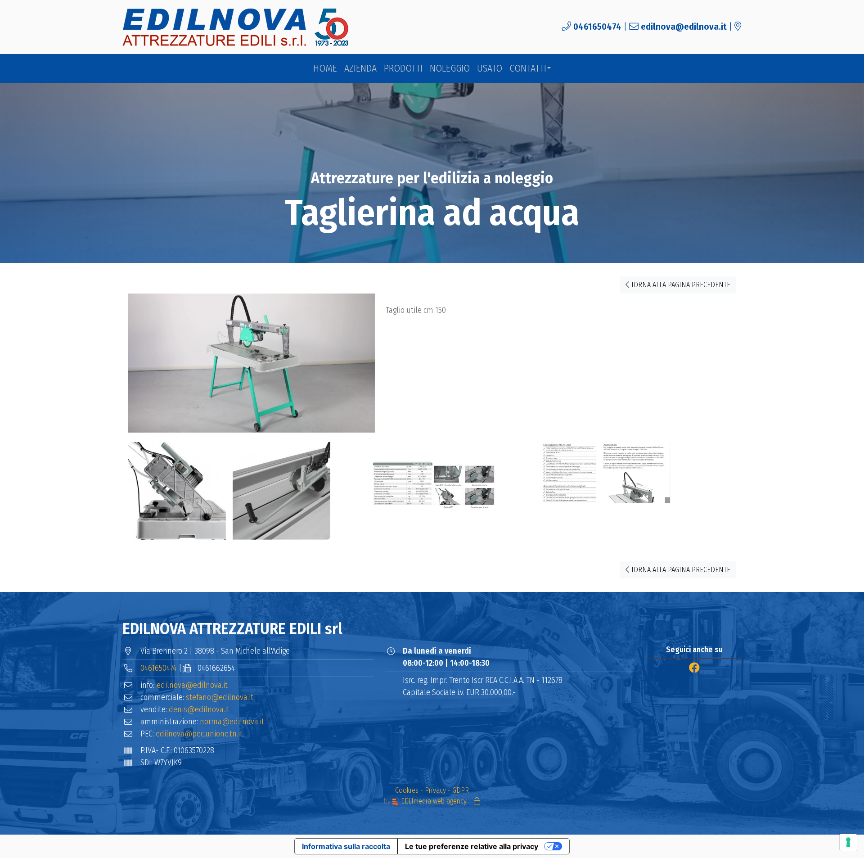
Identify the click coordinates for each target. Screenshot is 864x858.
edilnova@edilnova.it (684, 26)
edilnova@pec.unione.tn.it (199, 734)
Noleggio (450, 68)
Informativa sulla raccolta (346, 846)
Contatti (527, 68)
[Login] (477, 801)
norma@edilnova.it (232, 722)
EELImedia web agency (433, 801)
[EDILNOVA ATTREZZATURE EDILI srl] (236, 27)
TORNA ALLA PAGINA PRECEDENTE (679, 284)
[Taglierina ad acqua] (251, 367)
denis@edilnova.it (199, 709)
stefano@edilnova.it (219, 697)
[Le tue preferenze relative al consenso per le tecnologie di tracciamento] (848, 842)
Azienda (360, 68)
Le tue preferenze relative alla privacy (471, 846)
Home (325, 68)
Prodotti (403, 68)
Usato (489, 68)
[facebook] (694, 668)
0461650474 (597, 26)
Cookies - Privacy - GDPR (432, 790)
